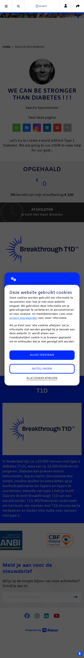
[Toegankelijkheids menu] (79, 653)
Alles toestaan (42, 355)
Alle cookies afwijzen (42, 378)
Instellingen (42, 368)
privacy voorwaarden (23, 318)
